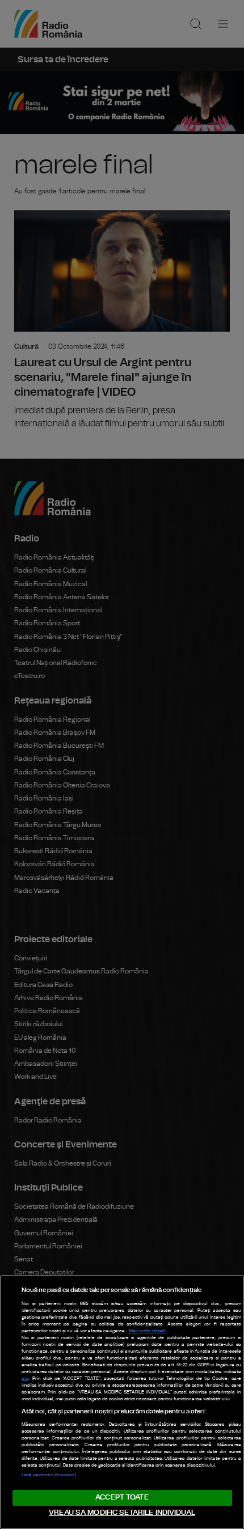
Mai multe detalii (147, 1331)
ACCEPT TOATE (122, 1497)
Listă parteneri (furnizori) (49, 1475)
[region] (122, 1402)
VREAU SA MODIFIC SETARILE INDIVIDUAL (122, 1513)
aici (25, 1378)
